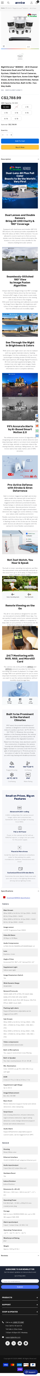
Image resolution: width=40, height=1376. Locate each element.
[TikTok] (26, 1343)
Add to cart (20, 141)
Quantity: (4, 130)
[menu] (2, 2)
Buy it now (20, 147)
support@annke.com (13, 1337)
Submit (20, 1287)
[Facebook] (7, 1343)
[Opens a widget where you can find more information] (30, 1372)
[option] (20, 30)
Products (9, 8)
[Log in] (31, 2)
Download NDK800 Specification (18, 898)
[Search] (8, 2)
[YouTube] (19, 1343)
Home (3, 8)
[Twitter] (13, 1343)
